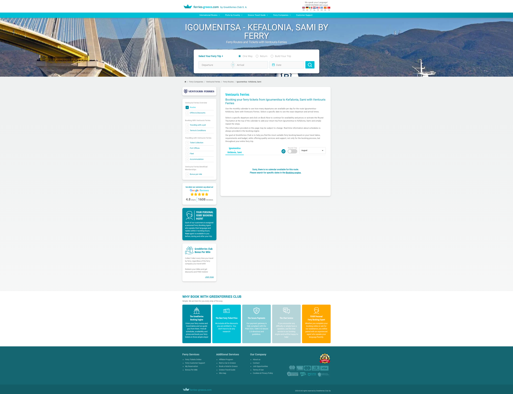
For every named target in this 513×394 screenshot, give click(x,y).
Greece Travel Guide (227, 370)
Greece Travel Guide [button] (257, 15)
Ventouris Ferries (213, 82)
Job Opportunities (260, 366)
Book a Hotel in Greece (228, 366)
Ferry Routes (228, 82)
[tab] (234, 150)
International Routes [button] (208, 15)
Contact (256, 363)
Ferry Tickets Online (193, 359)
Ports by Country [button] (233, 15)
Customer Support (304, 15)
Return (263, 56)
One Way (247, 56)
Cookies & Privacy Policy (263, 373)
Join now (209, 277)
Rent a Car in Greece (227, 363)
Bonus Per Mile (191, 370)
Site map (222, 373)
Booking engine (293, 172)
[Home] (185, 82)
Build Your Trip (283, 56)
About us (256, 359)
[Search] (309, 64)
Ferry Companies (196, 82)
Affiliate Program (226, 359)
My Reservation (191, 366)
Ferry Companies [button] (281, 15)
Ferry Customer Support (195, 363)
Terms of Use (258, 370)
